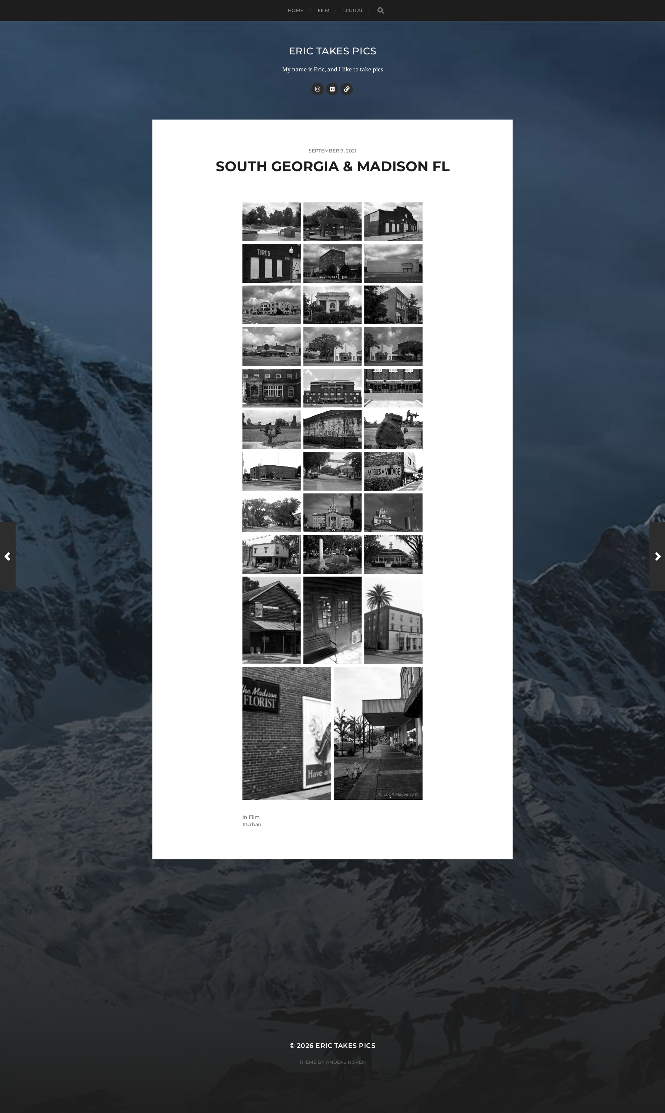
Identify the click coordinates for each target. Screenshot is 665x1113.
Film (324, 10)
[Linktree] (346, 89)
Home (296, 10)
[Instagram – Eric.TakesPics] (317, 89)
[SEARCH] (380, 10)
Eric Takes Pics (332, 51)
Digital (353, 10)
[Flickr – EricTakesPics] (332, 89)
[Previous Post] (8, 556)
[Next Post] (657, 556)
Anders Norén (346, 1062)
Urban (253, 824)
